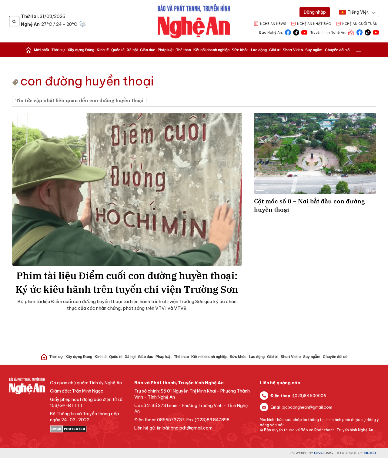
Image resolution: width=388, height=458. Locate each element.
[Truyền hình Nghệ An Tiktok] (368, 32)
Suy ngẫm (314, 50)
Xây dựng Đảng (81, 50)
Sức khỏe (240, 50)
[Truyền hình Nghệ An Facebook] (359, 32)
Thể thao (183, 50)
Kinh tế (103, 50)
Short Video (293, 50)
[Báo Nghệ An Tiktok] (296, 32)
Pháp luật (166, 50)
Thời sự (58, 50)
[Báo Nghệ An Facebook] (288, 32)
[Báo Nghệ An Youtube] (304, 32)
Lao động (259, 50)
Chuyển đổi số (337, 50)
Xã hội (132, 50)
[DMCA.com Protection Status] (89, 429)
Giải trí (274, 50)
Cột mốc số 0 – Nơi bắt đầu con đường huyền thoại (309, 205)
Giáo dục (147, 50)
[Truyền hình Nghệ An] (351, 32)
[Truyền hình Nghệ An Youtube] (376, 32)
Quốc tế (118, 50)
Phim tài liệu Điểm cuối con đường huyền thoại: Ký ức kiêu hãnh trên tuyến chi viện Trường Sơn (126, 282)
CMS (323, 453)
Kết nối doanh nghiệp (211, 50)
